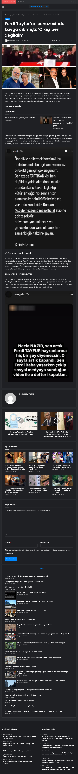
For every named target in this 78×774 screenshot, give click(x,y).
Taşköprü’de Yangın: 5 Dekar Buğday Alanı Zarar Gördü (25, 582)
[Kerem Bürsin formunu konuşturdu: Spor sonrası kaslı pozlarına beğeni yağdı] (15, 457)
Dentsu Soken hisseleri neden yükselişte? (20, 619)
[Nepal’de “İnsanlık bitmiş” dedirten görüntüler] (10, 627)
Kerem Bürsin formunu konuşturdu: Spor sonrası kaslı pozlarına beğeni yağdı (15, 467)
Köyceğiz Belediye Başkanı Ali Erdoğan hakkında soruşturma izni (28, 690)
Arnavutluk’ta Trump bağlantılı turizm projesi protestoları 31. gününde (43, 634)
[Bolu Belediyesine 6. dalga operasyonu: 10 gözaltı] (10, 604)
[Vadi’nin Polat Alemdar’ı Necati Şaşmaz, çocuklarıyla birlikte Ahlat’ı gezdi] (46, 120)
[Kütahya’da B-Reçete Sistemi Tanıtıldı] (10, 613)
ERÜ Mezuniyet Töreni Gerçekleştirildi (29, 2)
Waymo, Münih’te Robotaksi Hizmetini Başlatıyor (23, 695)
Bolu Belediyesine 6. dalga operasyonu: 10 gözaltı (35, 601)
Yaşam (15, 15)
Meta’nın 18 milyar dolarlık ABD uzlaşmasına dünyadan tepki (39, 657)
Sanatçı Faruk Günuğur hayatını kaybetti (20, 118)
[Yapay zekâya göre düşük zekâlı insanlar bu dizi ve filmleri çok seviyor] (15, 480)
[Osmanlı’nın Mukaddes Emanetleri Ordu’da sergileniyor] (39, 457)
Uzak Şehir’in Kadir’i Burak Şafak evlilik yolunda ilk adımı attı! (62, 490)
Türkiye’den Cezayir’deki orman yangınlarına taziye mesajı (26, 576)
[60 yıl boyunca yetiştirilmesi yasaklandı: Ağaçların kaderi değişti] (10, 645)
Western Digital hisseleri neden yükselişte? (20, 706)
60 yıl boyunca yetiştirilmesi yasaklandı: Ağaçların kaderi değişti (41, 643)
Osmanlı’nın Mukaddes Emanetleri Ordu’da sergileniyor (37, 467)
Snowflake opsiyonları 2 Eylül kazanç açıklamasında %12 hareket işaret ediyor (33, 711)
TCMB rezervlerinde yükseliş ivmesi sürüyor (20, 666)
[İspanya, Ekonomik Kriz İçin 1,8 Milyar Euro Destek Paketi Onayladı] (10, 683)
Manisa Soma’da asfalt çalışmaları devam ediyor (38, 489)
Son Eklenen (39, 569)
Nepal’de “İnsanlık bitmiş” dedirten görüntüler (34, 625)
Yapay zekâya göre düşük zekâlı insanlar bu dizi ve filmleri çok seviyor (14, 490)
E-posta (8, 542)
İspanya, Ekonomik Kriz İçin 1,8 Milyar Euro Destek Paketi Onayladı (41, 681)
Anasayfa (9, 15)
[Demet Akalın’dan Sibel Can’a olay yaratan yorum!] (63, 457)
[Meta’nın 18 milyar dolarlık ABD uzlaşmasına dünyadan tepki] (10, 660)
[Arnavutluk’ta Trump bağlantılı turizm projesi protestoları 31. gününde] (10, 636)
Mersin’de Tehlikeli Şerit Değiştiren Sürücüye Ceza (23, 652)
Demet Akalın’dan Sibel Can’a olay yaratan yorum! (62, 466)
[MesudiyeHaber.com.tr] (39, 6)
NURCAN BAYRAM (13, 41)
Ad (6, 535)
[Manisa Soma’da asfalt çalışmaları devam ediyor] (39, 480)
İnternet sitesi (44, 542)
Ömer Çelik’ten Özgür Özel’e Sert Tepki (31, 592)
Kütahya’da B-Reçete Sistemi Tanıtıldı (31, 610)
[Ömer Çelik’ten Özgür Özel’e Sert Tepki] (10, 595)
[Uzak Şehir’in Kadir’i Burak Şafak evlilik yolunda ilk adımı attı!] (63, 480)
